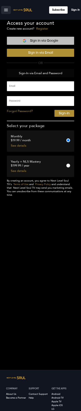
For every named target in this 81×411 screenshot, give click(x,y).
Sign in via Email (40, 52)
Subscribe (58, 9)
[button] (6, 10)
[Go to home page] (22, 10)
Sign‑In (75, 9)
